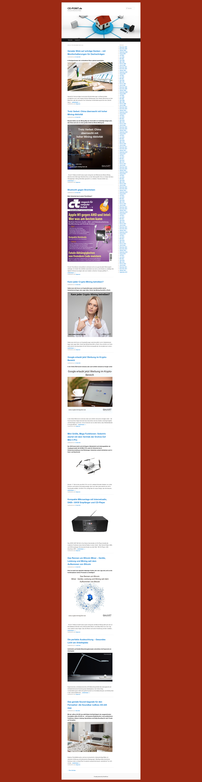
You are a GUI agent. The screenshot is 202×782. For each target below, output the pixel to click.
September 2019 (123, 112)
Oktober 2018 (123, 130)
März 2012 (122, 262)
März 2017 (122, 162)
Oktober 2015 (123, 190)
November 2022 (123, 48)
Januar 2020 (122, 105)
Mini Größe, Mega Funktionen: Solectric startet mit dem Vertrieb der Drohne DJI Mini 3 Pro (87, 436)
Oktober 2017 (123, 150)
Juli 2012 (122, 255)
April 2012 (122, 260)
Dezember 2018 (123, 127)
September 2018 (123, 132)
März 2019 (122, 122)
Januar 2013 (122, 245)
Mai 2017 (122, 158)
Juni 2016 (122, 177)
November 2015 (123, 188)
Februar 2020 (123, 103)
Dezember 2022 (123, 47)
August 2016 (123, 173)
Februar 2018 (123, 143)
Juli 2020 (122, 95)
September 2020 (123, 92)
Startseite (70, 40)
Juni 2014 (122, 217)
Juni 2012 (122, 257)
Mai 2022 (122, 58)
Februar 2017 (123, 163)
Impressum (77, 40)
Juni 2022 (122, 57)
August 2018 (123, 133)
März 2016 (122, 182)
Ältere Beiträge (72, 770)
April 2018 (122, 140)
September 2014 (123, 212)
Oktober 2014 (123, 210)
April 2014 (122, 220)
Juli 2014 (122, 215)
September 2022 (123, 52)
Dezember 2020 (123, 87)
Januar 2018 (122, 145)
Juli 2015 (122, 195)
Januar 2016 (122, 185)
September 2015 (123, 192)
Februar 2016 (123, 183)
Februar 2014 (123, 223)
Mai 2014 (122, 218)
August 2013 (123, 233)
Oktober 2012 (123, 250)
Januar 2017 (122, 165)
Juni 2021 (122, 77)
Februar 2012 (123, 263)
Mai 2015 (122, 198)
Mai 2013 (122, 238)
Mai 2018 (122, 138)
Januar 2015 (122, 205)
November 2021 (123, 68)
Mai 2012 (122, 258)
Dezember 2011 (123, 267)
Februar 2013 (123, 243)
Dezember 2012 (123, 247)
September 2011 (123, 272)
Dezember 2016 (123, 167)
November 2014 (123, 208)
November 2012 (123, 248)
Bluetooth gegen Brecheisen (81, 189)
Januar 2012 (122, 265)
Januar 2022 (122, 65)
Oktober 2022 (123, 50)
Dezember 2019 (123, 107)
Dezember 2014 (123, 207)
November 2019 (123, 108)
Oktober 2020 (123, 90)
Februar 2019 (123, 123)
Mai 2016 (122, 178)
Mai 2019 (122, 118)
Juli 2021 (122, 75)
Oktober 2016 (123, 170)
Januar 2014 (122, 225)
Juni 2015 (122, 197)
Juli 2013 (122, 235)
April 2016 (122, 180)
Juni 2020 (122, 97)
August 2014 (123, 213)
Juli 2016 (122, 175)
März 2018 (122, 142)
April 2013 (122, 240)
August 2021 (123, 73)
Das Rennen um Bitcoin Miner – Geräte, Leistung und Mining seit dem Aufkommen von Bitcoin (87, 561)
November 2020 (123, 88)
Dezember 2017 (123, 147)
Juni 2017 (122, 157)
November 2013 (123, 228)
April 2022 (122, 60)
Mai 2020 (122, 98)
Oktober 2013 (123, 230)
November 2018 (123, 128)
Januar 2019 (122, 125)
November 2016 (123, 168)
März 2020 (122, 102)
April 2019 (122, 120)
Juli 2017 (122, 155)
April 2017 (122, 160)
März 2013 (122, 242)
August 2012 (123, 253)
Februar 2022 (123, 63)
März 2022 (122, 62)
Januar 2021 (122, 85)
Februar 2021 (123, 83)
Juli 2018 (122, 135)
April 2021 (122, 80)
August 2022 (123, 53)
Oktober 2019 (123, 110)
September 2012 (123, 252)
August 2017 (123, 153)
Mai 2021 (122, 78)
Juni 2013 (122, 237)
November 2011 (123, 268)
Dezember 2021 (123, 67)
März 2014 (122, 222)
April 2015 (122, 200)
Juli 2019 (122, 115)
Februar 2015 (123, 203)
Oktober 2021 (123, 70)
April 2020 (122, 100)
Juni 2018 (122, 137)
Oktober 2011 (123, 270)
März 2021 (122, 82)
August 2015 (123, 193)
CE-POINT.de (75, 8)
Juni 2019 (122, 117)
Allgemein (78, 104)
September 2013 (123, 232)
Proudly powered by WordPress (101, 776)
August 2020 (123, 93)
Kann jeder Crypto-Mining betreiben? (86, 281)
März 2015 (122, 202)
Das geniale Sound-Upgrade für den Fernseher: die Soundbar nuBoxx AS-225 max (87, 704)
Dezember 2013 (123, 227)
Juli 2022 (122, 55)
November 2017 (123, 148)
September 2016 (123, 172)
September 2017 (123, 152)
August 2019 (123, 113)
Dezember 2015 (123, 187)
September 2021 (123, 72)
